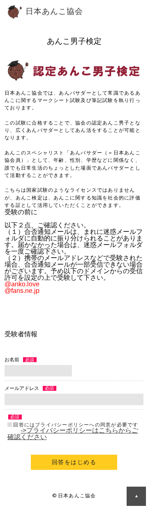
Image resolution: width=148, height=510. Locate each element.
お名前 (12, 359)
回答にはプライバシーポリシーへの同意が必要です (75, 424)
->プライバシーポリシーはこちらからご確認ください (72, 433)
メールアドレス (22, 388)
